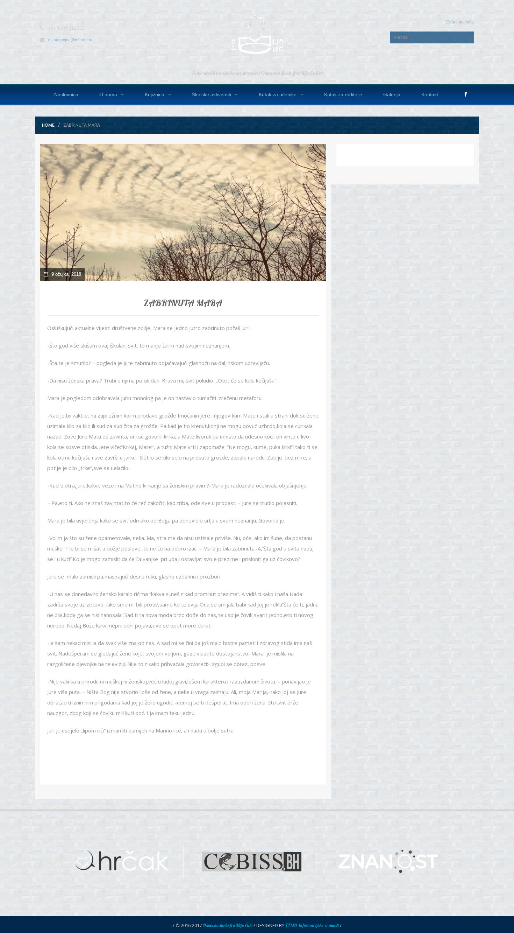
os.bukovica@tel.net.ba (70, 39)
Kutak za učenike (278, 94)
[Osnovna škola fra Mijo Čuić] (257, 34)
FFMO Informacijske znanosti (312, 925)
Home (48, 125)
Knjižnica (154, 94)
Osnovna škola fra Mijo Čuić (227, 925)
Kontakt (429, 94)
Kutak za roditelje (343, 94)
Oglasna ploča (460, 22)
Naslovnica (66, 94)
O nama (108, 94)
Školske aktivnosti (211, 94)
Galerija (391, 94)
